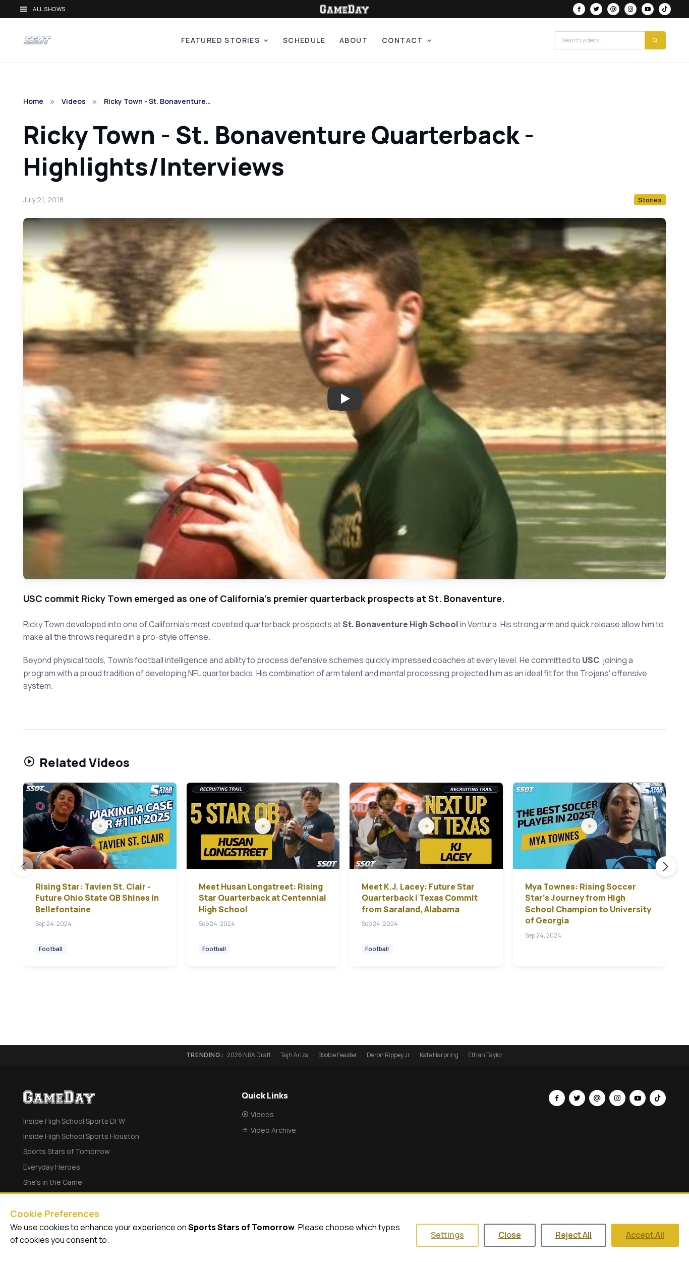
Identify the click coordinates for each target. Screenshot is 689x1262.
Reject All (573, 1234)
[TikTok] (665, 9)
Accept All (645, 1234)
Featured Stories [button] (220, 40)
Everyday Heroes (51, 1167)
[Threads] (613, 9)
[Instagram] (630, 9)
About (353, 40)
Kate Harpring (439, 1055)
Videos (74, 101)
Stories (650, 199)
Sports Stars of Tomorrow (66, 1151)
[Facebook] (579, 9)
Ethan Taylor (485, 1055)
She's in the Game (52, 1182)
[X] (596, 9)
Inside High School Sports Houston (81, 1136)
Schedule (304, 40)
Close (509, 1234)
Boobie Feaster (337, 1055)
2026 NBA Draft (249, 1055)
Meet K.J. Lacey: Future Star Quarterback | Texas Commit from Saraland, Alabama (420, 898)
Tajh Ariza (294, 1055)
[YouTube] (648, 9)
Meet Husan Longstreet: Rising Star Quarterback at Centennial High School (262, 898)
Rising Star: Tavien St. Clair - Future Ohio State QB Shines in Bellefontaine (97, 898)
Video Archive (273, 1130)
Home (33, 101)
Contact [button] (402, 40)
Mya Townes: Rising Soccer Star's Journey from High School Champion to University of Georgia (588, 903)
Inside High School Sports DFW (74, 1121)
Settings (447, 1234)
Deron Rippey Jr (388, 1055)
